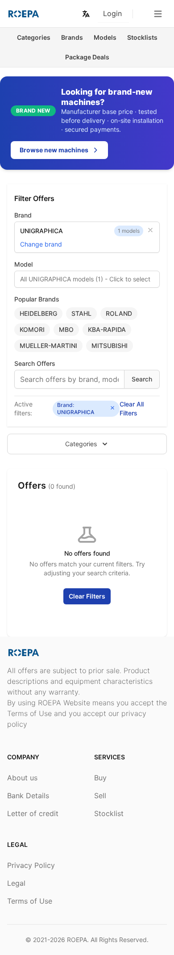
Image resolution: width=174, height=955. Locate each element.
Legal (16, 883)
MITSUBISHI (109, 345)
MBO (66, 329)
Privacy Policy (31, 865)
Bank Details (28, 795)
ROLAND (119, 313)
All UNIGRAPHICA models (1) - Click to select (85, 279)
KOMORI (32, 329)
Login (112, 13)
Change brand (41, 244)
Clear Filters (87, 596)
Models (105, 37)
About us (22, 777)
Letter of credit (32, 813)
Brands (72, 37)
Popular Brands (36, 299)
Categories (33, 37)
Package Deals (87, 57)
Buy (100, 777)
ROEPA (77, 939)
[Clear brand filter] (150, 230)
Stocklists (142, 37)
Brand (23, 215)
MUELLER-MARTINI (48, 345)
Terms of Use (29, 900)
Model (23, 264)
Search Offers (34, 363)
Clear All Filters (132, 408)
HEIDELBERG (38, 313)
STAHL (81, 313)
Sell (100, 795)
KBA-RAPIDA (107, 329)
